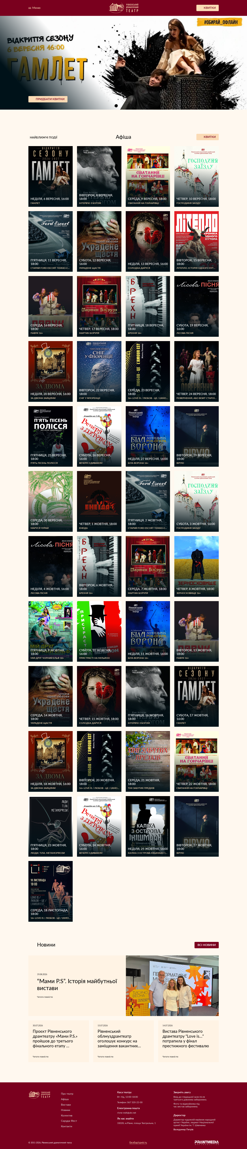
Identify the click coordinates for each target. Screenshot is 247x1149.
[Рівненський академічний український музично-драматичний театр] (123, 8)
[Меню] (34, 8)
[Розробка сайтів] (207, 1143)
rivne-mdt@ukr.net (126, 1113)
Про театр (67, 1094)
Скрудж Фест (69, 1121)
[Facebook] (58, 8)
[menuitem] (52, 8)
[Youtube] (70, 8)
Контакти (66, 1126)
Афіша (65, 1099)
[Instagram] (64, 7)
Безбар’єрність (138, 1142)
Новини (65, 1110)
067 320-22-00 (134, 1102)
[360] (52, 8)
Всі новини (207, 945)
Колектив (66, 1115)
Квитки (210, 137)
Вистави (66, 1105)
